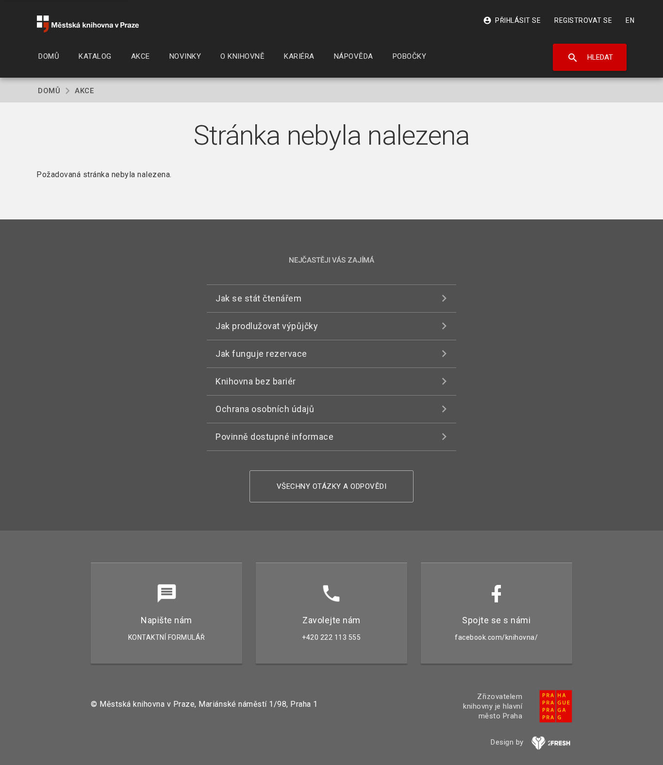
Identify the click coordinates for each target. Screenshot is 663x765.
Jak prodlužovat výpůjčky (266, 326)
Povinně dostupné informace (274, 437)
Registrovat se (583, 20)
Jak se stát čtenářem (258, 298)
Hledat (590, 58)
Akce (84, 90)
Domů (49, 90)
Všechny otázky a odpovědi (332, 486)
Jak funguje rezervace (261, 354)
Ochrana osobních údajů (264, 409)
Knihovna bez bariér (255, 381)
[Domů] (88, 24)
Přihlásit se (512, 20)
